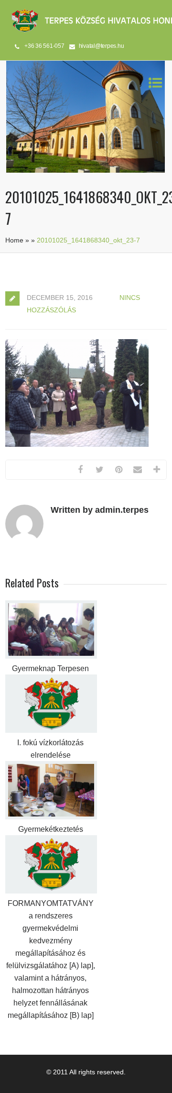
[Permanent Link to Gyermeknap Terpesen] (51, 656)
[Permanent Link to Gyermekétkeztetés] (51, 817)
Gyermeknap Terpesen (50, 668)
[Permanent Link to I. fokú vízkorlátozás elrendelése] (51, 730)
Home (14, 240)
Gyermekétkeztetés (50, 829)
